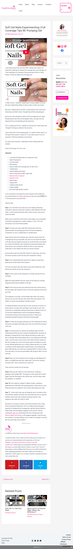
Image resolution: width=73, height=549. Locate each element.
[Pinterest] (65, 46)
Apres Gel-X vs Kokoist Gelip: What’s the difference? (36, 510)
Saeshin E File (13, 178)
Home (20, 4)
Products (48, 4)
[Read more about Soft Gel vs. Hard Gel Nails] (15, 500)
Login (20, 11)
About (27, 4)
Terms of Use (66, 537)
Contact (68, 535)
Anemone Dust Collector (17, 176)
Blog (33, 4)
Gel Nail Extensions (11, 34)
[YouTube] (59, 46)
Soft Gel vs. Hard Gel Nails (13, 509)
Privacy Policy (66, 539)
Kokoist (28, 196)
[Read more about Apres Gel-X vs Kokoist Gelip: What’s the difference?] (37, 500)
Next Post (46, 479)
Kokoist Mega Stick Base (13, 415)
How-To (20, 34)
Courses (40, 4)
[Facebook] (62, 50)
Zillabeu (20, 196)
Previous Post (7, 479)
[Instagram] (62, 46)
